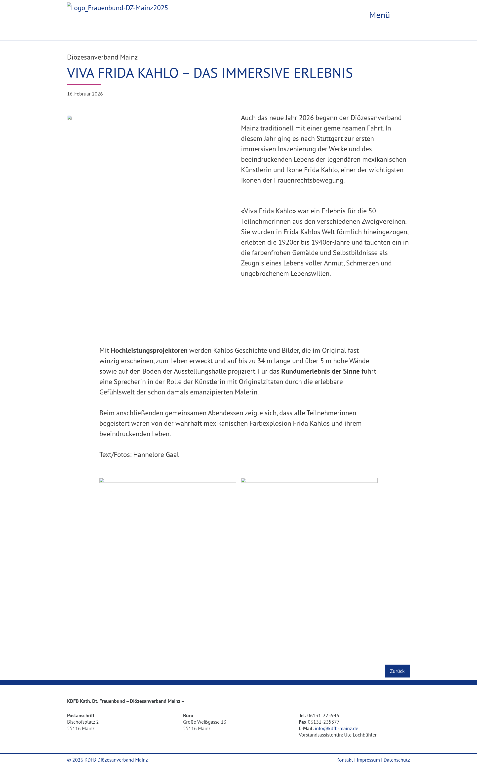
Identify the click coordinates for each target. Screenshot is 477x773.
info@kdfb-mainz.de (336, 728)
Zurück (397, 671)
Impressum (368, 760)
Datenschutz (397, 760)
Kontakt (344, 760)
